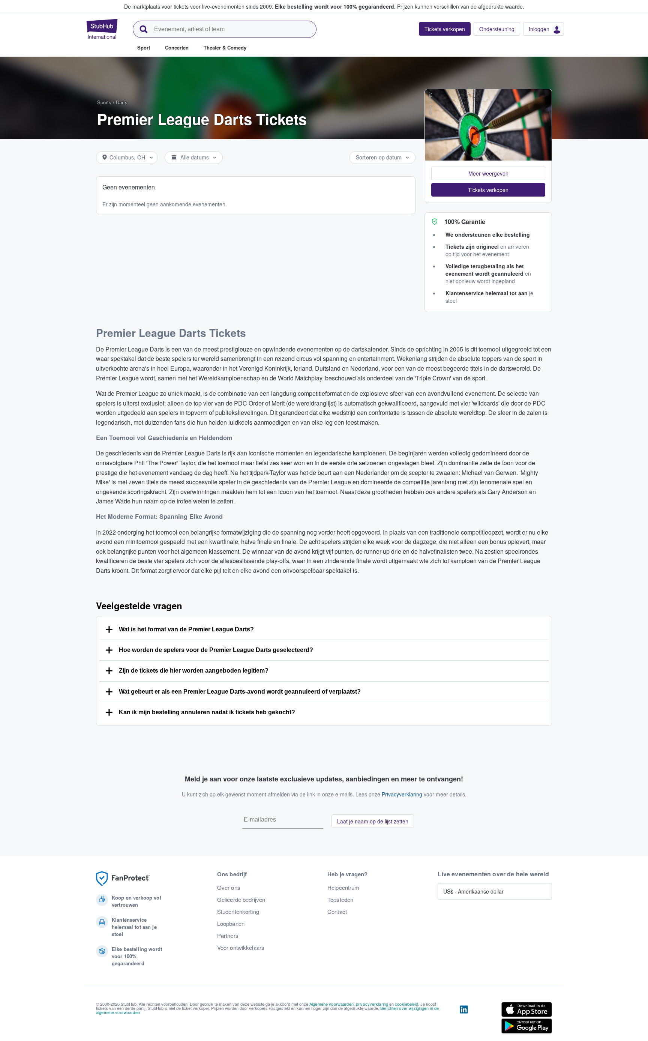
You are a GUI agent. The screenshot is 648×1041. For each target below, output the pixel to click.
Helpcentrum (343, 888)
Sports (104, 102)
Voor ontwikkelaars (241, 948)
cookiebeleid (406, 1004)
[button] (488, 173)
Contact (337, 912)
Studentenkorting (238, 912)
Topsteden (340, 900)
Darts (122, 102)
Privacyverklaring (402, 794)
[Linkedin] (463, 1019)
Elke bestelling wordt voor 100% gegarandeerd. (335, 6)
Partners (227, 936)
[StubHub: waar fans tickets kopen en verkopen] (102, 29)
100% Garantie (464, 221)
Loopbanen (230, 924)
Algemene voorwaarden (331, 1004)
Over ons (228, 888)
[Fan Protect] (123, 878)
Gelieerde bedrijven (241, 900)
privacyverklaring (372, 1004)
